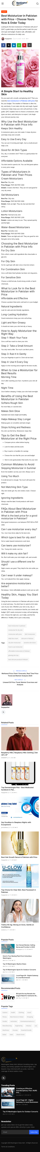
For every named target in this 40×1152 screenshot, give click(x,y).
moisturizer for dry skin (15, 630)
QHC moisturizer (30, 634)
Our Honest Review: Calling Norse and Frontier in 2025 (25, 946)
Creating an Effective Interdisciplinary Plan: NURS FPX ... (26, 1090)
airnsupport (19, 949)
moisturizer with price (15, 634)
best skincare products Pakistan (18, 659)
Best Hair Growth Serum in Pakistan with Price (19, 857)
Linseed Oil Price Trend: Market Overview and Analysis (20, 683)
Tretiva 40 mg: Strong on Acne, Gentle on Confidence (17, 926)
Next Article (19, 680)
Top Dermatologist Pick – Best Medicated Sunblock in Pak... (17, 788)
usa (36, 1026)
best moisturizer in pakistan (16, 626)
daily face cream (13, 638)
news (11, 1034)
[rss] (3, 1078)
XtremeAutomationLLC (27, 1021)
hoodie (5, 1021)
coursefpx (18, 1095)
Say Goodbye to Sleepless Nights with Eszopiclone (16, 823)
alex (4, 960)
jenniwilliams (4, 827)
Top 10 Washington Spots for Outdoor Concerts (19, 970)
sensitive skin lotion (30, 643)
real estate (13, 1021)
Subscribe (34, 1132)
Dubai (4, 1034)
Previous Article (21, 671)
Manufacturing (7, 1026)
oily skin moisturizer (14, 643)
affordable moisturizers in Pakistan (19, 651)
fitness (5, 1017)
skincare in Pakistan (27, 638)
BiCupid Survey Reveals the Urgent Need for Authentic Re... (27, 995)
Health (13, 1012)
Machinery (6, 1030)
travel (29, 1012)
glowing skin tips (13, 655)
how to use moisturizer (15, 647)
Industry (28, 1026)
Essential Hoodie (26, 1030)
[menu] (2, 3)
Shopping (30, 1017)
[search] (37, 3)
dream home (20, 1034)
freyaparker (5, 707)
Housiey (15, 1030)
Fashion (5, 1012)
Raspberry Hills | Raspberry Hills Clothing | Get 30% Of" (19, 754)
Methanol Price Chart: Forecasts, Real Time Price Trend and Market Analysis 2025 (20, 674)
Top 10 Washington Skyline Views (14, 964)
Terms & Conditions (8, 1147)
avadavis (3, 930)
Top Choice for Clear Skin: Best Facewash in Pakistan (18, 891)
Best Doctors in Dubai (16, 1017)
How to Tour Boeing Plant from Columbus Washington (17, 957)
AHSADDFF (4, 757)
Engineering (18, 1026)
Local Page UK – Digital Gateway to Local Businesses (27, 976)
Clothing (21, 1012)
